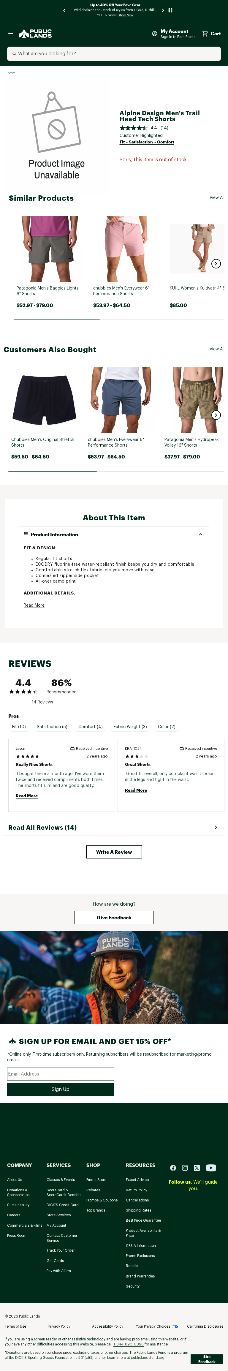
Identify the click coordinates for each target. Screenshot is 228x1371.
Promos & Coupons (102, 1200)
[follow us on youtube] (211, 1167)
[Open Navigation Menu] (10, 33)
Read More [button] (34, 605)
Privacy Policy (59, 1326)
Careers (13, 1215)
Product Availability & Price (143, 1233)
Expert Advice (137, 1180)
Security (133, 1286)
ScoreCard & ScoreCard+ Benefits (64, 1192)
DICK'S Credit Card (63, 1205)
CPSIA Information (141, 1245)
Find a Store (96, 1180)
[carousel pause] (170, 10)
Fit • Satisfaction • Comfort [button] (147, 141)
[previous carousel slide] (64, 10)
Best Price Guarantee (143, 1220)
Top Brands (95, 1210)
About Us (14, 1180)
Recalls (132, 1266)
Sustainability (18, 1205)
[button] (216, 263)
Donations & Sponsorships (18, 1192)
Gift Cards (55, 1261)
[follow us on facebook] (175, 1167)
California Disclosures (205, 1326)
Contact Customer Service (62, 1238)
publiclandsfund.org (147, 1357)
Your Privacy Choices (153, 1326)
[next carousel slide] (163, 10)
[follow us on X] (199, 1167)
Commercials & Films (24, 1225)
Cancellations (137, 1200)
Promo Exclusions (140, 1256)
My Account (56, 1225)
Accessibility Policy (107, 1326)
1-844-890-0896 (128, 1344)
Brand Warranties (140, 1276)
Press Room (16, 1235)
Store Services (59, 1215)
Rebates (93, 1190)
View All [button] (217, 198)
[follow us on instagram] (187, 1167)
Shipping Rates (138, 1210)
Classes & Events (61, 1180)
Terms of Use (15, 1326)
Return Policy (136, 1190)
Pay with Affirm (59, 1271)
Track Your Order (61, 1250)
